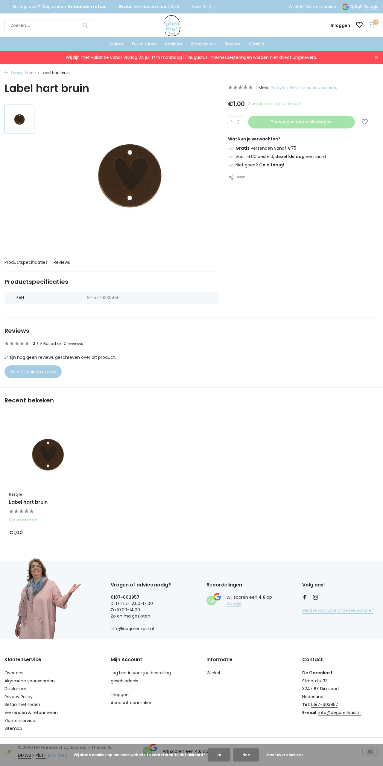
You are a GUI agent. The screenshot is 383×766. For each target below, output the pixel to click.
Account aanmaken (132, 703)
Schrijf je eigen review (33, 372)
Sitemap (13, 728)
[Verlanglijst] (359, 26)
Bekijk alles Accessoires (313, 88)
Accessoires (203, 44)
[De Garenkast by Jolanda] (191, 25)
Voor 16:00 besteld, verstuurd (280, 157)
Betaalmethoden (22, 704)
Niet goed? (259, 165)
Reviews (62, 262)
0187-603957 (324, 704)
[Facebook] (304, 597)
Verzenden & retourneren (31, 713)
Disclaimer (15, 689)
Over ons (13, 673)
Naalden (173, 44)
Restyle (277, 88)
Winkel (295, 7)
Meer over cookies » (284, 754)
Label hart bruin (28, 502)
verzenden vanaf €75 (265, 148)
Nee (246, 754)
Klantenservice (321, 7)
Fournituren (144, 44)
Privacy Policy (18, 697)
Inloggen (120, 695)
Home (30, 72)
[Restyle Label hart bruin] (48, 454)
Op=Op (256, 44)
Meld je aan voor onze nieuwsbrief (337, 610)
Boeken (232, 44)
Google (371, 7)
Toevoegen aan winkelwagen (301, 122)
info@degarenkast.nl (339, 713)
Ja (219, 754)
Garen (116, 44)
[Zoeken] (85, 25)
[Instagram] (315, 597)
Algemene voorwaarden (29, 681)
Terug (16, 72)
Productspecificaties (26, 262)
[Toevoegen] (76, 532)
